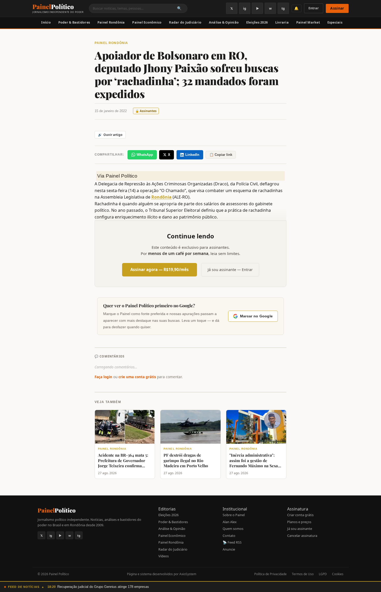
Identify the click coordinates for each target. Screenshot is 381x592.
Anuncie (229, 549)
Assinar (337, 8)
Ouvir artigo (110, 135)
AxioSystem (187, 574)
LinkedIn (192, 155)
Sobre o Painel (234, 515)
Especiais (334, 22)
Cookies (337, 574)
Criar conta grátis (300, 515)
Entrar (313, 8)
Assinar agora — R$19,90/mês (159, 269)
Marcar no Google (256, 316)
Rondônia (161, 197)
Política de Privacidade (270, 574)
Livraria (282, 22)
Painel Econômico (146, 22)
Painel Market (308, 22)
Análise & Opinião (224, 22)
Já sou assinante (299, 528)
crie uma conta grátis (137, 376)
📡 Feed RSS (232, 542)
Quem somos (233, 528)
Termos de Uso (303, 574)
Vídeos (163, 556)
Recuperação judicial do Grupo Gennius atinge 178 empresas (103, 587)
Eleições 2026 (257, 22)
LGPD (323, 574)
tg (283, 8)
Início (46, 22)
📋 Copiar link (220, 155)
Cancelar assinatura (302, 535)
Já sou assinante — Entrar (230, 269)
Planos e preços (299, 522)
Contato (229, 535)
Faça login (103, 376)
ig (244, 8)
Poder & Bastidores (74, 22)
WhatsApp (145, 155)
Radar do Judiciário (185, 22)
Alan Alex (230, 522)
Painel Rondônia (111, 22)
